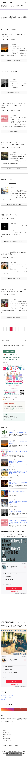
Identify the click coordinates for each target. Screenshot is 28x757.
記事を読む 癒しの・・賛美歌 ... (14, 168)
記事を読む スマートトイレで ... (14, 278)
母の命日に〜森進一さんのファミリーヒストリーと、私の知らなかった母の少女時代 (13, 290)
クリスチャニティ (12, 39)
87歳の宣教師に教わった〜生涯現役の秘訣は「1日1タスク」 (18, 442)
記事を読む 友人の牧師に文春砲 (14, 204)
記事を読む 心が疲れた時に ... (14, 131)
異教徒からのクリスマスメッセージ (11, 215)
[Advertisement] (13, 607)
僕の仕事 (18, 110)
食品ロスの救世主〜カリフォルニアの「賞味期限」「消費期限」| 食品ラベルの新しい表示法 (18, 472)
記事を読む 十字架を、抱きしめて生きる (14, 92)
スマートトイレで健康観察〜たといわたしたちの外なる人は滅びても (13, 253)
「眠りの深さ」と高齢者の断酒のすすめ (17, 492)
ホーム (4, 29)
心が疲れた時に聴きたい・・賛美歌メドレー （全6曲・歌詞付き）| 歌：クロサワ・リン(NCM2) (13, 105)
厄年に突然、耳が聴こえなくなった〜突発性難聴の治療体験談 (18, 502)
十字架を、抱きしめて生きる (9, 71)
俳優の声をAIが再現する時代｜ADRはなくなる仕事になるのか (18, 482)
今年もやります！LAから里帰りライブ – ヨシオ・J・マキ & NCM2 (18, 452)
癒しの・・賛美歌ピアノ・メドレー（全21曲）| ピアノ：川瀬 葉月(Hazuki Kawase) (13, 143)
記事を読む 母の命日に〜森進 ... (14, 317)
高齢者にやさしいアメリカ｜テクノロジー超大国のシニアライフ (17, 462)
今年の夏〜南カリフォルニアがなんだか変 (18, 432)
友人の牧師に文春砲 (6, 179)
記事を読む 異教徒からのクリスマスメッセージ (14, 241)
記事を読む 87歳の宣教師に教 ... (14, 60)
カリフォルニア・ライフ (7, 695)
